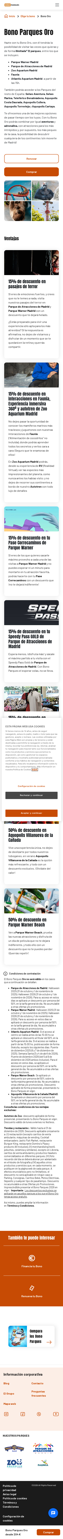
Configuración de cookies (13, 1518)
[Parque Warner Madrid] (14, 1448)
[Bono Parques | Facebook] (23, 1414)
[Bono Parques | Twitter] (39, 1414)
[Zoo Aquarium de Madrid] (14, 1463)
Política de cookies (15, 1498)
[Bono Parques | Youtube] (56, 1414)
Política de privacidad (9, 1488)
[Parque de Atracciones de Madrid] (43, 1448)
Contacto (37, 1383)
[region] (31, 769)
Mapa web (10, 1403)
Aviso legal (9, 1494)
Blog (6, 1383)
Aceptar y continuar (31, 813)
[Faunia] (43, 1463)
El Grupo (9, 1393)
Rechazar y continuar (31, 795)
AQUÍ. (35, 769)
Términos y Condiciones (11, 1504)
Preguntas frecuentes (38, 1393)
